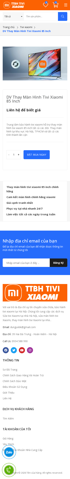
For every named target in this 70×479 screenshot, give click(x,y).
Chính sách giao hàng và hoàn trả (23, 375)
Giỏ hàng (8, 438)
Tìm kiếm (8, 418)
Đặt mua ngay (36, 154)
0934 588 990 (20, 341)
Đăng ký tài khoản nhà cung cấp (22, 450)
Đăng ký (58, 262)
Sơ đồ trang (10, 369)
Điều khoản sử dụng (15, 387)
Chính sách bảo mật (14, 381)
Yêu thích (8, 444)
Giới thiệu (8, 392)
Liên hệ (7, 398)
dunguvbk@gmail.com (23, 327)
